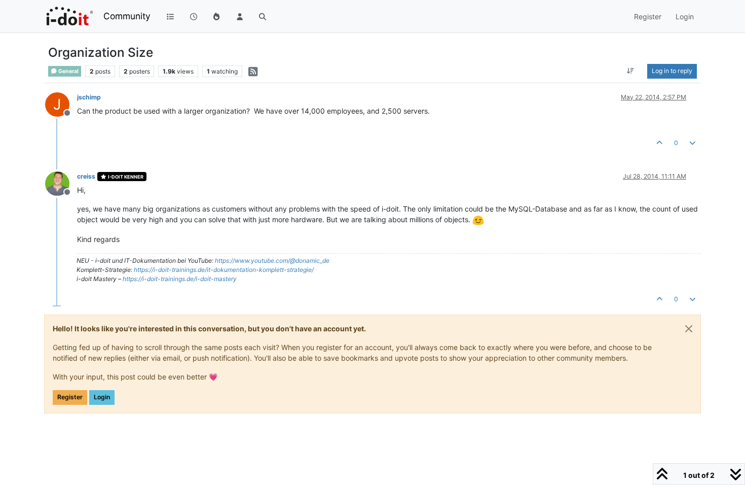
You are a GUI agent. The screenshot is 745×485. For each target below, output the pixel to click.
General (68, 71)
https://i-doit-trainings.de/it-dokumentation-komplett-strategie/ (224, 269)
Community (127, 16)
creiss (86, 176)
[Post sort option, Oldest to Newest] (630, 71)
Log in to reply (672, 71)
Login (102, 397)
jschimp (89, 97)
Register (70, 397)
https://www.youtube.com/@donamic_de (272, 260)
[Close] (688, 328)
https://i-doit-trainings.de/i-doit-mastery (180, 279)
